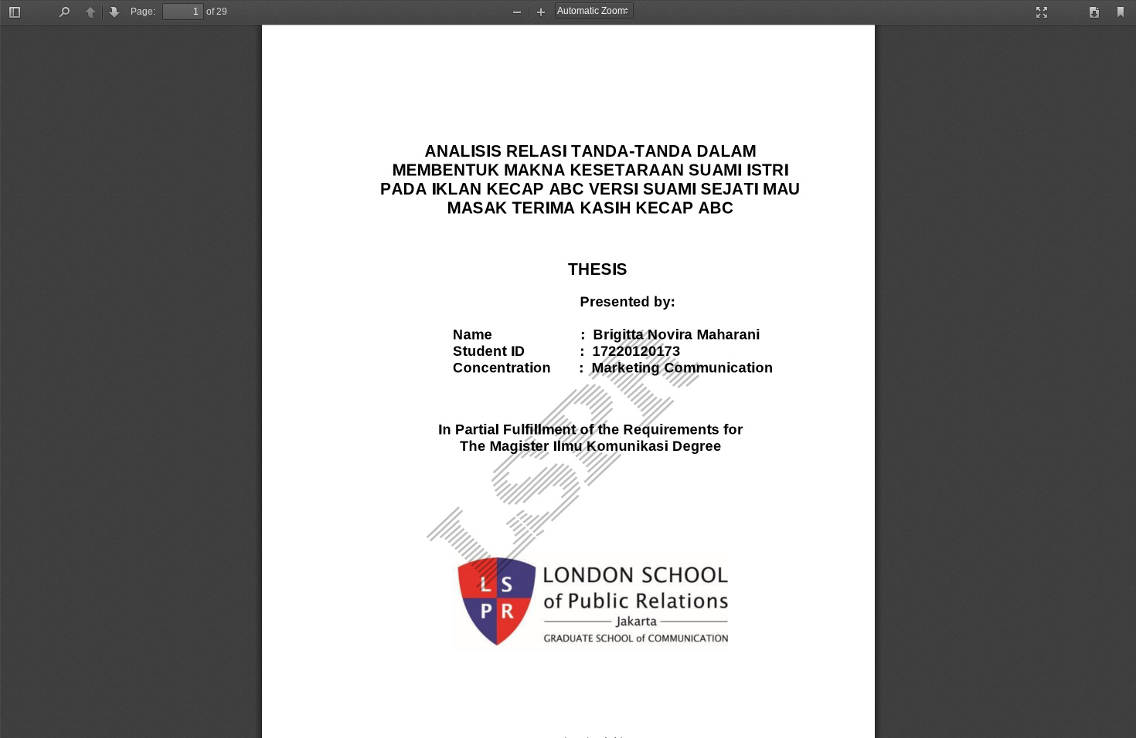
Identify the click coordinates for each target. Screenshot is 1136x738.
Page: (143, 11)
